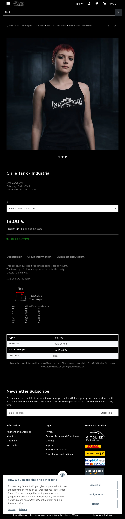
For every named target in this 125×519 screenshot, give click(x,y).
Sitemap (50, 440)
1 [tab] (59, 157)
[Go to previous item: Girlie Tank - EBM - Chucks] (108, 25)
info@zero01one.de (73, 366)
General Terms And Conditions (62, 436)
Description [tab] (14, 256)
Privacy (23, 509)
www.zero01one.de (51, 366)
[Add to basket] (9, 36)
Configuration (96, 494)
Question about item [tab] (71, 256)
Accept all (95, 485)
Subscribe (106, 412)
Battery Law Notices (56, 449)
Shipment (12, 440)
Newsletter (12, 445)
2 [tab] (62, 157)
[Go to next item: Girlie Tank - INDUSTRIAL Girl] (115, 25)
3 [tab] (66, 157)
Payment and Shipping (19, 431)
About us (11, 436)
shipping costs (34, 228)
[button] (89, 3)
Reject (95, 503)
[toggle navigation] (8, 2)
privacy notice (25, 401)
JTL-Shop (108, 514)
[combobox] (62, 208)
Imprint (11, 509)
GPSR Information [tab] (39, 256)
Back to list (14, 25)
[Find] (118, 12)
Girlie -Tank (24, 186)
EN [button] (78, 3)
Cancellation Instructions (59, 454)
